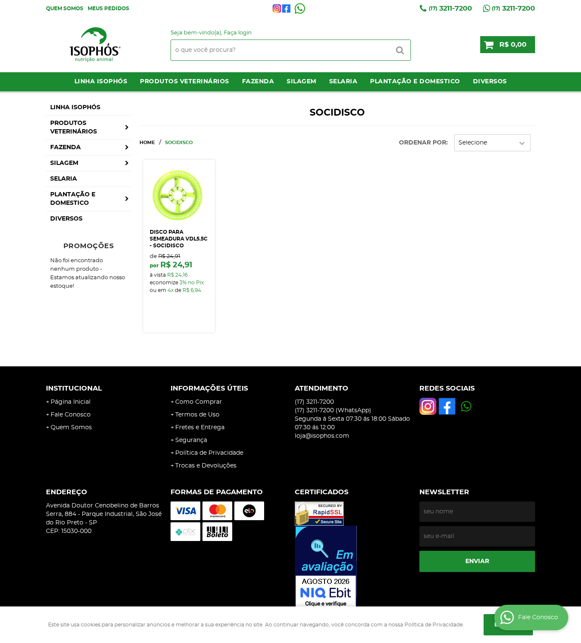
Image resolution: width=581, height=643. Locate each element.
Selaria (343, 82)
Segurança (191, 440)
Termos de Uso (197, 415)
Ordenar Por (422, 143)
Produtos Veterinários (184, 82)
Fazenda (258, 82)
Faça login (238, 33)
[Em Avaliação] (353, 567)
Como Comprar (198, 402)
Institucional (74, 388)
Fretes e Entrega (200, 428)
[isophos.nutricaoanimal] (277, 8)
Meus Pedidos (108, 8)
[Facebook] (286, 8)
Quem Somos (64, 8)
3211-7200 (450, 8)
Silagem (301, 82)
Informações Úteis (209, 388)
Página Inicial (71, 402)
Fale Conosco (71, 415)
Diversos (490, 82)
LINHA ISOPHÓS (101, 82)
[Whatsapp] (299, 8)
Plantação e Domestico (415, 82)
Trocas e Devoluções (205, 466)
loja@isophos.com (322, 436)
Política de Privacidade (209, 453)
